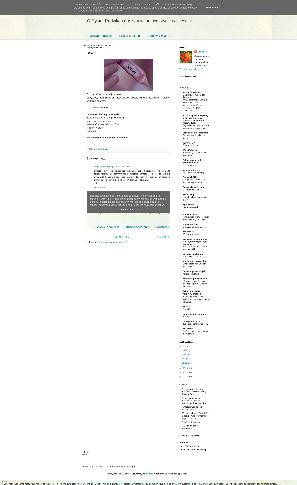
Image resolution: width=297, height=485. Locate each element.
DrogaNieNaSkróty (103, 166)
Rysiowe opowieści (100, 35)
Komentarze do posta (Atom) (113, 242)
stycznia (186, 363)
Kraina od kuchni (130, 35)
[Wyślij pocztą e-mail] (121, 149)
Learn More (211, 7)
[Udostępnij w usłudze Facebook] (130, 149)
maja (184, 350)
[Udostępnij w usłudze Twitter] (127, 149)
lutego (185, 358)
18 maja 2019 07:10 (124, 166)
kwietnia (186, 354)
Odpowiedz (99, 187)
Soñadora (203, 51)
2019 (185, 346)
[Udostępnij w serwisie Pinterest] (133, 149)
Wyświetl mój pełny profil (191, 69)
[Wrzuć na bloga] (124, 149)
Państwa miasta (159, 35)
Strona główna (122, 237)
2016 (185, 376)
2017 (185, 372)
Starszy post (163, 237)
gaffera (149, 473)
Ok (222, 7)
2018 (185, 368)
